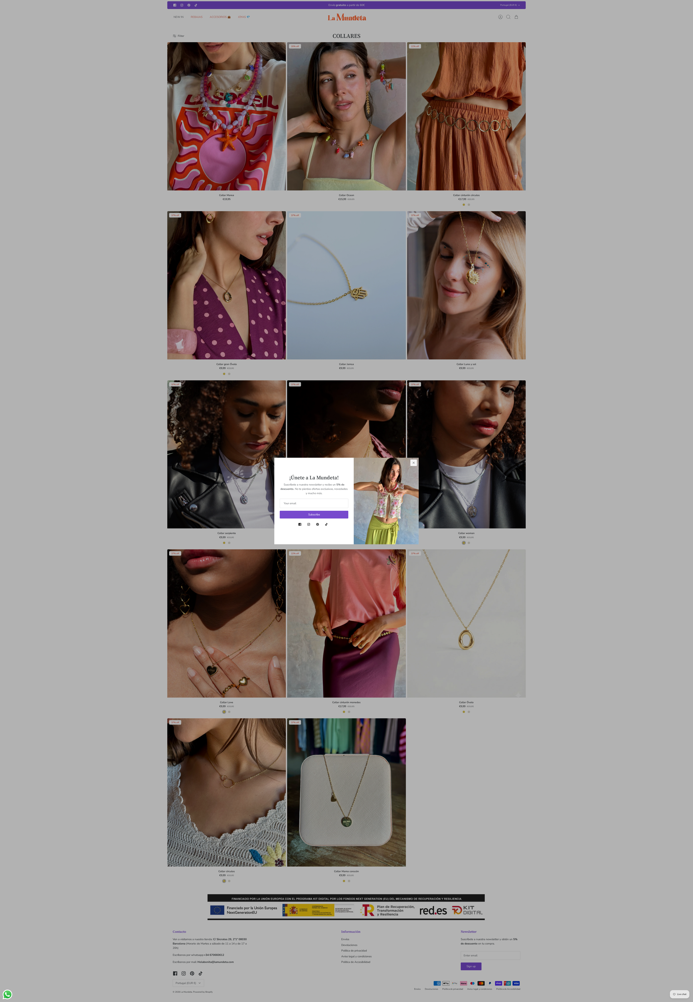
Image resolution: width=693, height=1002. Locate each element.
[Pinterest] (317, 524)
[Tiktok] (326, 524)
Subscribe (314, 514)
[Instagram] (308, 524)
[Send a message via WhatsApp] (7, 994)
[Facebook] (299, 524)
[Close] (413, 463)
